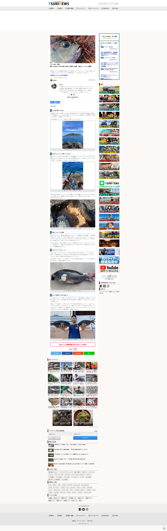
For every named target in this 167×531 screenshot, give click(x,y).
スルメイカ (77, 485)
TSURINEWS (82, 523)
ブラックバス (87, 492)
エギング (84, 472)
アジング (51, 474)
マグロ (68, 492)
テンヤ (82, 477)
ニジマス (72, 487)
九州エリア (74, 500)
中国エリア (59, 500)
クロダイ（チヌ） (79, 490)
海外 (80, 500)
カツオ (74, 492)
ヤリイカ (62, 492)
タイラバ (67, 474)
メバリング (91, 472)
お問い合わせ (90, 520)
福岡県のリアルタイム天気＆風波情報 (59, 75)
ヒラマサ (69, 485)
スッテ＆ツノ (75, 477)
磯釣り (57, 102)
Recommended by (92, 426)
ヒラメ (50, 490)
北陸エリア (81, 498)
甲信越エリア (72, 498)
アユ (67, 487)
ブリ (59, 485)
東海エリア (88, 498)
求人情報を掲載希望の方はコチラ (109, 38)
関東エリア (64, 498)
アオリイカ (57, 490)
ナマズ (62, 487)
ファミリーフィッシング (66, 472)
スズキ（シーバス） (54, 487)
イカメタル (67, 477)
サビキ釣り (65, 479)
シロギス (88, 490)
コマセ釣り (59, 477)
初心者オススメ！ (53, 472)
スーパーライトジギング (77, 474)
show (54, 106)
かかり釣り (88, 477)
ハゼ (94, 490)
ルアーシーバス (59, 474)
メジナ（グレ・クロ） (67, 490)
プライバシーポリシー (81, 520)
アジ (50, 485)
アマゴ (78, 487)
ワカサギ (56, 492)
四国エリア (67, 500)
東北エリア (57, 498)
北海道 (50, 498)
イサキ (64, 485)
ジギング (88, 474)
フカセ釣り (51, 477)
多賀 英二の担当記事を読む (72, 97)
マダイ (54, 485)
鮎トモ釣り (77, 472)
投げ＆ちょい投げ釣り (54, 479)
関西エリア (51, 500)
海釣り (52, 102)
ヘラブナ (79, 492)
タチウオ (89, 487)
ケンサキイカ (85, 485)
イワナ (84, 487)
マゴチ (50, 492)
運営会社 (74, 520)
